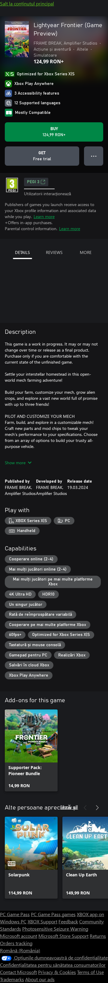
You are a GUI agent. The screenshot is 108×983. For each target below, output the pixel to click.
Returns (98, 936)
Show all (69, 807)
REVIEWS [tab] (54, 252)
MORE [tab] (86, 252)
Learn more (44, 216)
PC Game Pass (15, 914)
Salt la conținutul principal (27, 3)
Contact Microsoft (18, 972)
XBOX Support (42, 921)
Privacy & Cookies (57, 972)
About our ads (40, 979)
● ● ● (94, 156)
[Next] (97, 807)
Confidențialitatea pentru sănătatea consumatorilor (53, 965)
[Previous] (85, 807)
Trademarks (12, 979)
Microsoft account (18, 936)
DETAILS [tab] (22, 252)
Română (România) (20, 950)
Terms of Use (90, 972)
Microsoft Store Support (63, 936)
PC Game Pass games (53, 914)
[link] (31, 750)
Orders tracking (16, 943)
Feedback (68, 921)
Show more (15, 462)
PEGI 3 (33, 182)
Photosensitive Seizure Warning (55, 928)
